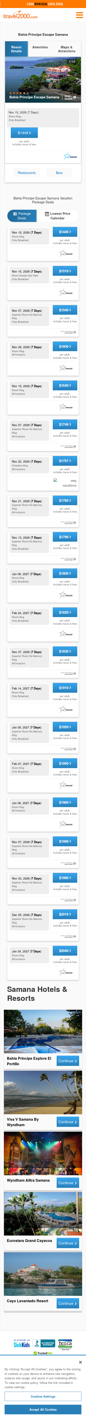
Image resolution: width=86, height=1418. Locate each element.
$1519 (64, 270)
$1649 (64, 385)
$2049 (64, 950)
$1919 (64, 687)
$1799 (64, 536)
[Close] (80, 1362)
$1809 (64, 573)
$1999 (64, 841)
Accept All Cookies (43, 1409)
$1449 (23, 132)
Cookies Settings (43, 1396)
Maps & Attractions (66, 49)
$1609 (64, 346)
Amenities (40, 47)
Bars (59, 172)
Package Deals (24, 215)
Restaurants (27, 172)
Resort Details (16, 49)
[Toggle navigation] (79, 15)
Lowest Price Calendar (59, 215)
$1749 (64, 424)
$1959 (64, 726)
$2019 (64, 914)
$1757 (64, 460)
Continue (66, 1060)
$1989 (64, 802)
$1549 (64, 309)
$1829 (64, 612)
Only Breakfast (17, 120)
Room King (15, 116)
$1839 (64, 651)
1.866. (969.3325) (45, 3)
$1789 (64, 500)
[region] (43, 1387)
